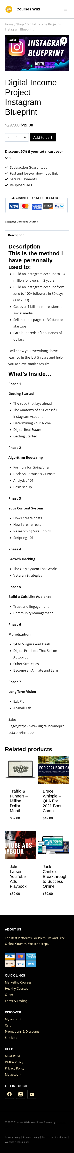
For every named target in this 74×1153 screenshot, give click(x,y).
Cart (8, 1025)
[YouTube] (31, 1094)
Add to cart (42, 137)
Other (9, 995)
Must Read (12, 1056)
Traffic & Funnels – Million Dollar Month (19, 801)
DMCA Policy (14, 1062)
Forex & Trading (16, 1001)
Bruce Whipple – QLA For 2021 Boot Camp (52, 801)
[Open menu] (65, 9)
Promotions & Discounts (22, 1031)
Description (16, 235)
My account (13, 1019)
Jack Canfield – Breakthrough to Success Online (55, 876)
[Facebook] (9, 1094)
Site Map (11, 1038)
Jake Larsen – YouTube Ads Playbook (18, 876)
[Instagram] (20, 1094)
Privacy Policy (14, 1068)
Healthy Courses (16, 988)
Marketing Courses (27, 221)
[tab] (37, 235)
